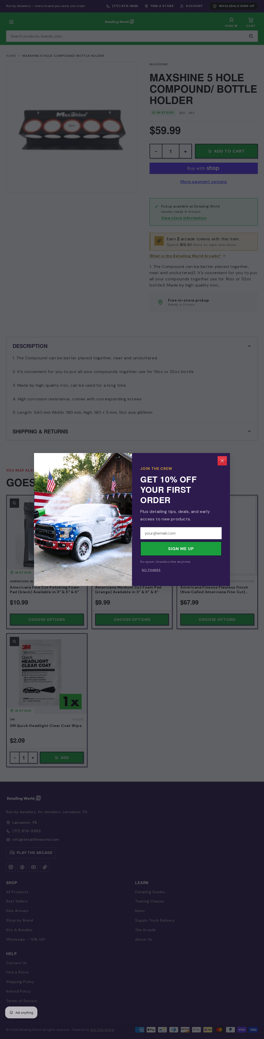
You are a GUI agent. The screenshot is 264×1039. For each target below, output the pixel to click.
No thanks (151, 570)
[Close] (222, 460)
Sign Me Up (181, 548)
